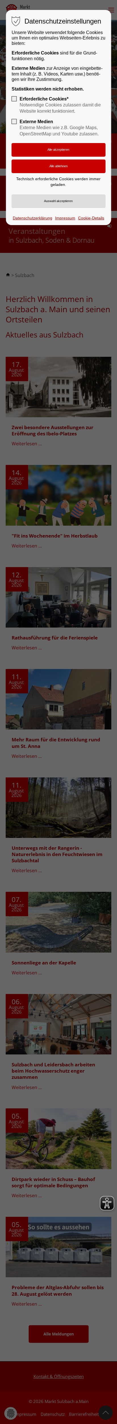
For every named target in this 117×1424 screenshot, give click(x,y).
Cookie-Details (91, 218)
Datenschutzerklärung (32, 218)
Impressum (65, 218)
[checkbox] (14, 98)
